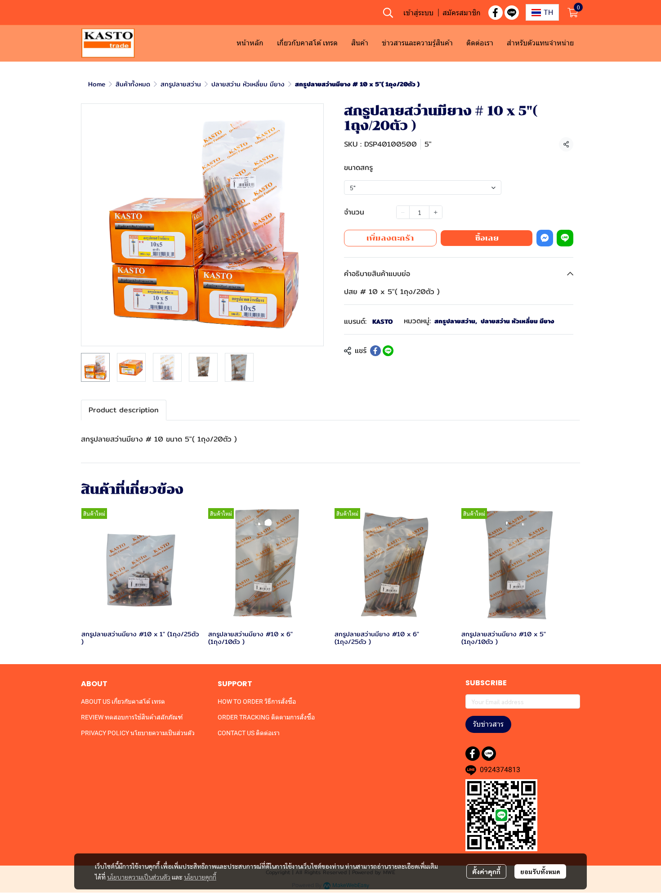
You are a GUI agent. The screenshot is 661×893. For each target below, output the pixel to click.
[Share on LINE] (388, 350)
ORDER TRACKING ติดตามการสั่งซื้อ (266, 717)
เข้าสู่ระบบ (418, 12)
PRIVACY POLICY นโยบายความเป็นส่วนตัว (138, 733)
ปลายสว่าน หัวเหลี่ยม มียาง (248, 84)
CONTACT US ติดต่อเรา (249, 733)
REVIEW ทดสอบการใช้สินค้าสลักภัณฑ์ (132, 717)
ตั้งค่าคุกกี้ (486, 871)
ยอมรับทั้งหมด (540, 871)
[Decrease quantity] (403, 212)
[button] (388, 12)
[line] (512, 12)
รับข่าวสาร (488, 724)
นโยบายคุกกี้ (200, 877)
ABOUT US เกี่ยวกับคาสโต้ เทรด (123, 701)
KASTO (382, 321)
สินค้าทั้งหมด (133, 84)
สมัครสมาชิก (461, 12)
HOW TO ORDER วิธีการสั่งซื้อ (257, 701)
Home (96, 84)
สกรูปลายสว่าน (181, 84)
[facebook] (495, 12)
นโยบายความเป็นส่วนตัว (138, 877)
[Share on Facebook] (375, 350)
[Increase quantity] (435, 212)
